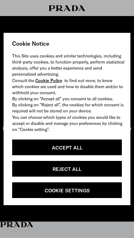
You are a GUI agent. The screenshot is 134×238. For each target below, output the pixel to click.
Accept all (67, 148)
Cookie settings (67, 190)
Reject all (67, 169)
